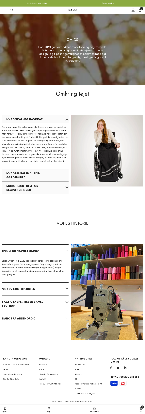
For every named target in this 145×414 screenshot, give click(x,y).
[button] (35, 119)
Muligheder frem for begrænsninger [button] (22, 188)
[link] (36, 3)
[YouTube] (118, 368)
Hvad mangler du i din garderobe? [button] (23, 175)
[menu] (4, 10)
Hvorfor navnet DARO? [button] (20, 251)
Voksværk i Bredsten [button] (18, 289)
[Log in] (133, 10)
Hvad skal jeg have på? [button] (24, 119)
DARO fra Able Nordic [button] (19, 318)
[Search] (12, 10)
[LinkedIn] (125, 368)
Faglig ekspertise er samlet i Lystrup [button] (24, 304)
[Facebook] (111, 368)
